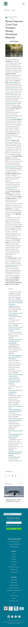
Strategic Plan (14, 569)
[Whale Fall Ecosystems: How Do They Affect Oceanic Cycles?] (14, 491)
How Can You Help (14, 587)
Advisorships (14, 561)
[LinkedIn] (19, 616)
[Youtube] (8, 616)
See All (21, 483)
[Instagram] (16, 616)
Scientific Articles (8, 471)
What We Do (14, 580)
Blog (14, 593)
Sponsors (14, 564)
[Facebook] (12, 616)
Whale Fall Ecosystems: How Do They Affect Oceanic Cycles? (13, 500)
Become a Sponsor (14, 585)
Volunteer (14, 556)
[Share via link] (15, 475)
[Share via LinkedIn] (12, 475)
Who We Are (14, 582)
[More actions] (22, 17)
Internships (13, 559)
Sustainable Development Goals (14, 590)
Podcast (14, 598)
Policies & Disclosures (14, 567)
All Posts (6, 10)
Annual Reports (14, 572)
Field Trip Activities (14, 601)
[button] (14, 288)
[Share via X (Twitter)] (9, 475)
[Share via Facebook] (6, 475)
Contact (14, 554)
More (13, 10)
